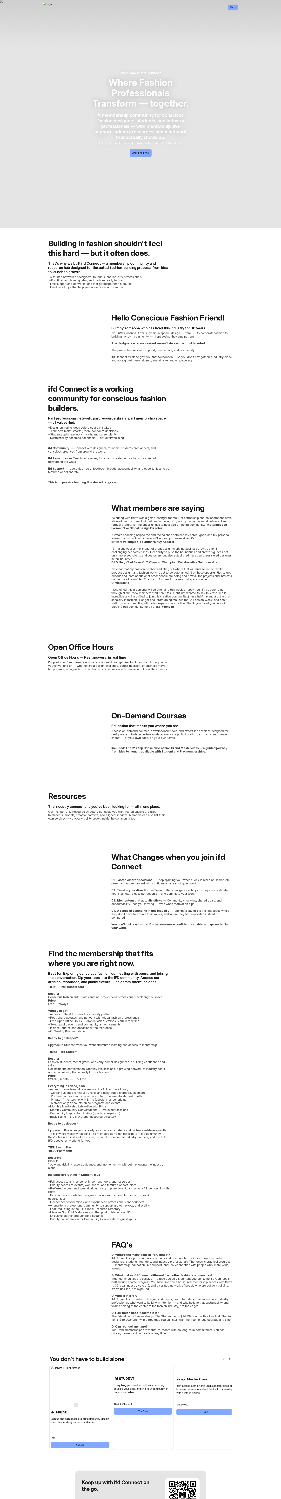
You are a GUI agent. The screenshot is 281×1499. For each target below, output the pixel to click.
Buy (206, 1412)
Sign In (233, 7)
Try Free (143, 1411)
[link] (80, 1407)
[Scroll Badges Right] (229, 1359)
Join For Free (140, 153)
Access (80, 1445)
